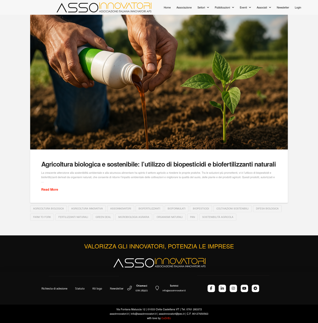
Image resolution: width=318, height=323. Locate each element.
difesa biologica (267, 208)
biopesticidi (201, 208)
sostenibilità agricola (217, 217)
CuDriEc (166, 318)
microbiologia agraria (133, 217)
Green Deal (103, 217)
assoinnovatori (120, 208)
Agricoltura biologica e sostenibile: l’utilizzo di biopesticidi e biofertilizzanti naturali (158, 164)
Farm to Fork (42, 217)
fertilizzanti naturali (73, 217)
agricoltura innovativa (87, 208)
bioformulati (177, 208)
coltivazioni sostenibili (232, 208)
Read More (49, 189)
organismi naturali (170, 217)
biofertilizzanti (149, 208)
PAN (192, 217)
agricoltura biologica (48, 208)
